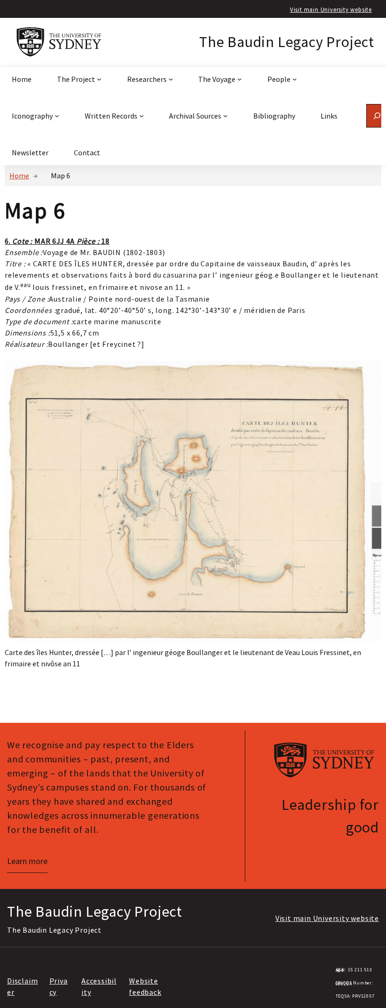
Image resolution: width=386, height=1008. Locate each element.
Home (19, 175)
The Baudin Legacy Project (286, 41)
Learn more (27, 861)
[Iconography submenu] (57, 115)
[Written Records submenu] (141, 115)
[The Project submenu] (99, 79)
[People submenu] (294, 79)
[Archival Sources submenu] (225, 115)
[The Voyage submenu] (239, 79)
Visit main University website (331, 9)
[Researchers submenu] (171, 79)
